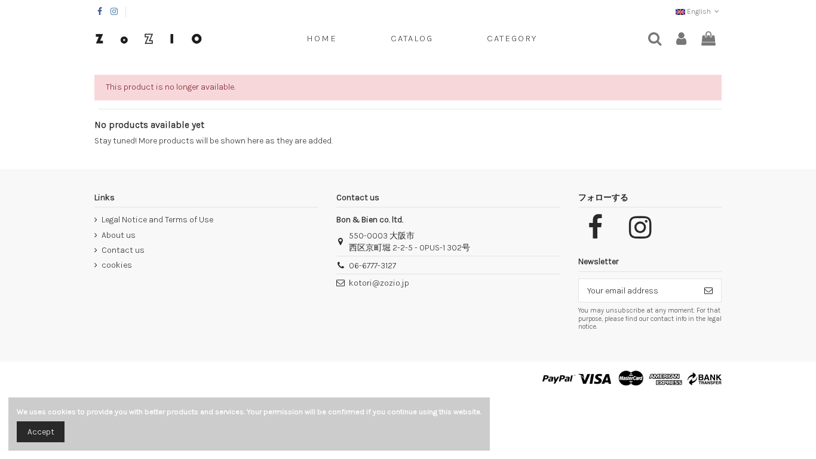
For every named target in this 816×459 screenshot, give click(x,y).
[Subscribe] (708, 290)
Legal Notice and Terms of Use (157, 220)
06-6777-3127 (372, 266)
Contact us (123, 250)
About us (119, 235)
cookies (117, 265)
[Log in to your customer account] (681, 39)
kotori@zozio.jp (379, 283)
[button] (512, 39)
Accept (40, 432)
